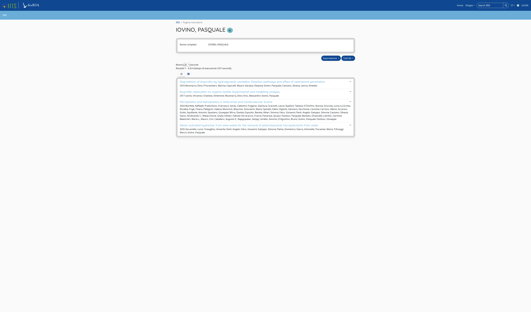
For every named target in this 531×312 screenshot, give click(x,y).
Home (460, 5)
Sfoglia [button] (469, 5)
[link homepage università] (31, 5)
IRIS (178, 22)
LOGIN (524, 5)
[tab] (181, 74)
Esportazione (330, 58)
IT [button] (512, 5)
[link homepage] (10, 5)
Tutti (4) (347, 58)
